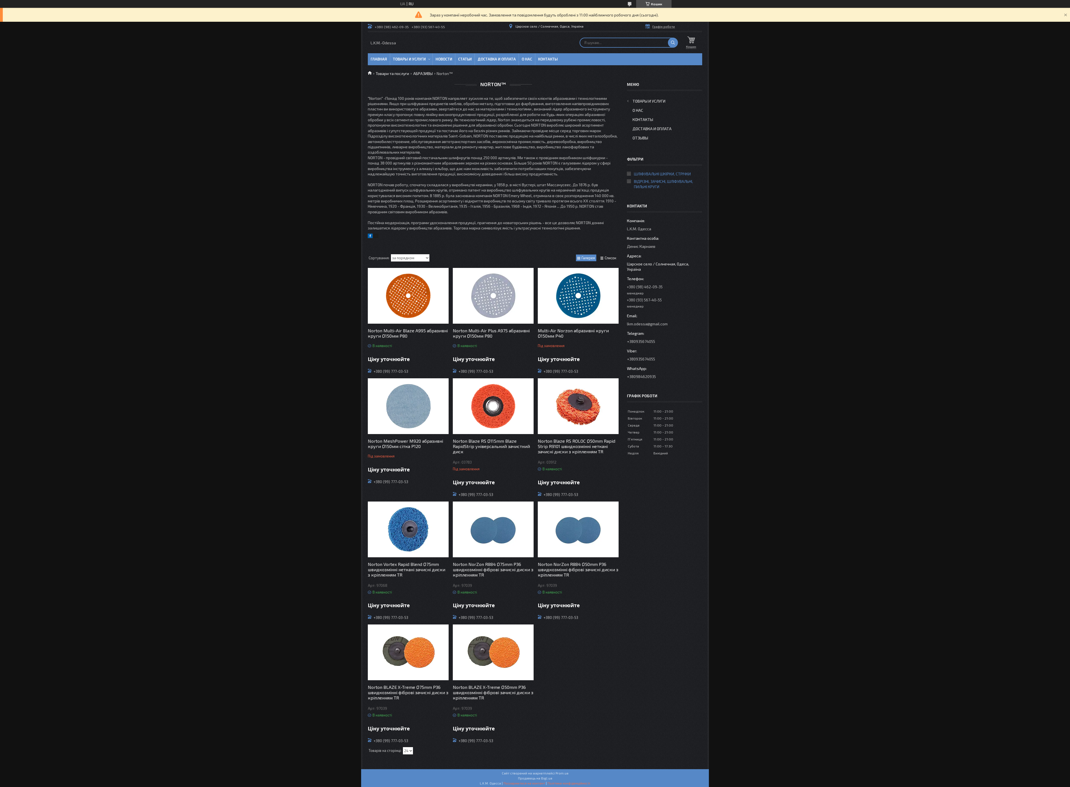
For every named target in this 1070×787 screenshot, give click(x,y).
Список (610, 258)
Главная (379, 59)
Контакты (548, 59)
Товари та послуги (392, 73)
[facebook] (370, 236)
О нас (527, 59)
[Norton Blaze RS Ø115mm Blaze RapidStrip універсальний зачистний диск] (493, 406)
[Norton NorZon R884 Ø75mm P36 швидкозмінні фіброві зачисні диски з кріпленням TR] (493, 529)
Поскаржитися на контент (524, 783)
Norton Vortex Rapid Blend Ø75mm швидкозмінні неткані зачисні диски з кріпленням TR (406, 569)
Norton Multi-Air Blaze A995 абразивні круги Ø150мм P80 (408, 333)
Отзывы (640, 137)
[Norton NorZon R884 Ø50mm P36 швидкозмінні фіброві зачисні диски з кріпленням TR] (578, 529)
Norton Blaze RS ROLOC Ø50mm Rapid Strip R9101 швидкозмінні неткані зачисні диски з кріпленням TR (576, 446)
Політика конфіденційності (569, 783)
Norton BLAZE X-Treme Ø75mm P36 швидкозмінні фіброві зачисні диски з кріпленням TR (408, 692)
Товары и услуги (409, 59)
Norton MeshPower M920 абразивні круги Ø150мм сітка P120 (405, 443)
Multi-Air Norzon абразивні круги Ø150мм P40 (573, 333)
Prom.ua (562, 773)
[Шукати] (673, 43)
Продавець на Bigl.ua (535, 778)
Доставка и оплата (497, 59)
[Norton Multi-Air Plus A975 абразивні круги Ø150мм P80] (493, 296)
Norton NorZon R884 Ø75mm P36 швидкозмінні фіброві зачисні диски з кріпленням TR (493, 569)
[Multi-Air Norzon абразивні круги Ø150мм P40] (578, 296)
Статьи (465, 59)
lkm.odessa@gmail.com (647, 323)
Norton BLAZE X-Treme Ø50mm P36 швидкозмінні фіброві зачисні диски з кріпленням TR (493, 692)
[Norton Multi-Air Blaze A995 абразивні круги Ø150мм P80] (408, 296)
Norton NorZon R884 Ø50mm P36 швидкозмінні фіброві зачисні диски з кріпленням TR (578, 569)
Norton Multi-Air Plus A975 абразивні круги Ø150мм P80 (491, 333)
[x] (376, 236)
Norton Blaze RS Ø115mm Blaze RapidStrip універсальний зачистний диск (491, 446)
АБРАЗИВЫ (423, 73)
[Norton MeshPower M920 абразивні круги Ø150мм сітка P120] (408, 406)
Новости (444, 59)
